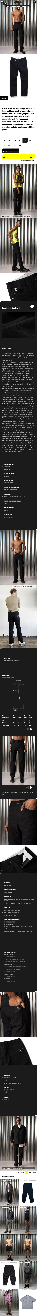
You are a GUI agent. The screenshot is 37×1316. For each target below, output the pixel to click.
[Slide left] (28, 729)
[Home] (18, 2)
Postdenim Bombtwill (11, 308)
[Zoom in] (18, 27)
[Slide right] (31, 729)
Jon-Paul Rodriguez (15, 1168)
